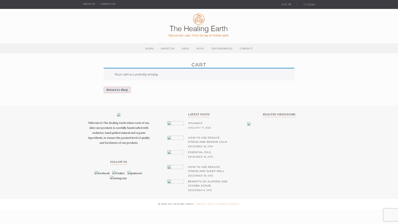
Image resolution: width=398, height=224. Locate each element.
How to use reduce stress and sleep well (206, 169)
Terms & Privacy (228, 204)
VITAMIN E (195, 123)
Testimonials (222, 48)
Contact (246, 48)
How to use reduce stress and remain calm (207, 139)
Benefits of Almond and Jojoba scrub (208, 183)
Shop (185, 48)
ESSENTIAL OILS (199, 152)
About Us (168, 48)
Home (149, 48)
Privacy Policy (206, 204)
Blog (200, 48)
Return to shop (117, 90)
